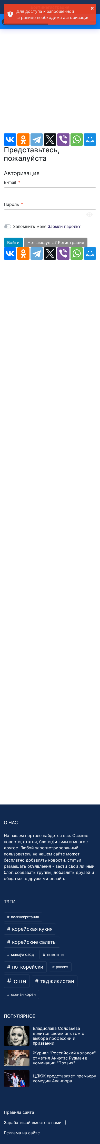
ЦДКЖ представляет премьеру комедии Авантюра (64, 1078)
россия (61, 967)
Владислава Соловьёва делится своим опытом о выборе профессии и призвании (58, 1036)
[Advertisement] (50, 83)
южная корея (23, 994)
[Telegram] (37, 139)
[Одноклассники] (23, 139)
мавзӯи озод (22, 954)
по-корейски (27, 967)
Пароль (11, 204)
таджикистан (56, 981)
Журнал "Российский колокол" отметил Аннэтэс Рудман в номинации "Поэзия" (64, 1057)
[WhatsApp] (77, 139)
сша (19, 981)
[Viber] (63, 139)
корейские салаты (34, 942)
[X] (50, 139)
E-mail (10, 182)
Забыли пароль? (64, 226)
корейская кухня (32, 929)
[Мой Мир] (90, 139)
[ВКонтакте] (10, 139)
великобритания (24, 917)
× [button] (92, 8)
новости (55, 954)
